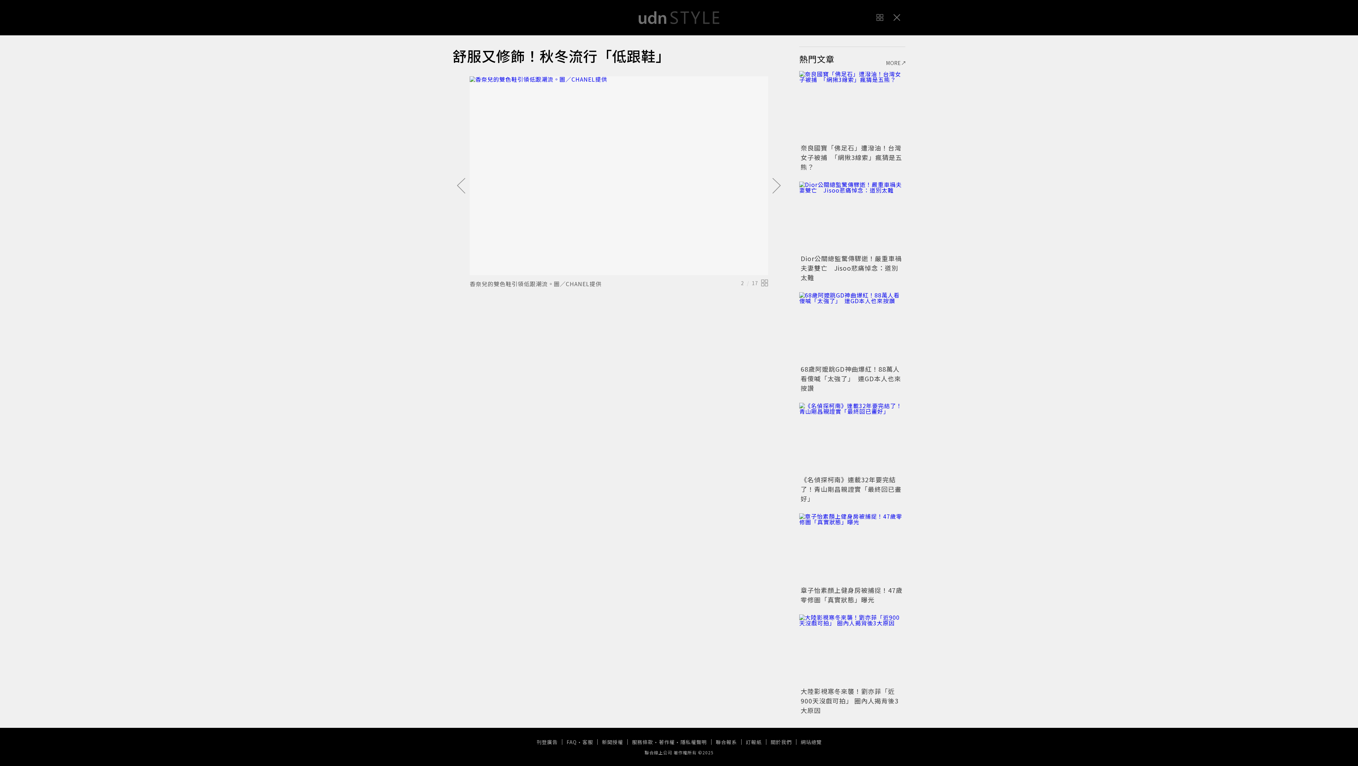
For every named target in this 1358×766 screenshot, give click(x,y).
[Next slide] (776, 186)
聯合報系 (726, 742)
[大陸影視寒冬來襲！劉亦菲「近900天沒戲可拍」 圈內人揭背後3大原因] (852, 649)
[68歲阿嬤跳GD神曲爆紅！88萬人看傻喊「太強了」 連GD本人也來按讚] (852, 327)
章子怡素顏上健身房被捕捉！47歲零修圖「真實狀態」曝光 (852, 594)
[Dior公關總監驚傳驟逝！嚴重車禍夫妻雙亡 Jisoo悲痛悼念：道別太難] (852, 217)
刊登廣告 (547, 742)
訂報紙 (754, 742)
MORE (893, 62)
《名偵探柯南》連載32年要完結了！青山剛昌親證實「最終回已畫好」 (851, 489)
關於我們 (781, 742)
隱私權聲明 (693, 742)
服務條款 (642, 742)
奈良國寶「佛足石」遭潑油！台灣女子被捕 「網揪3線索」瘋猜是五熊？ (851, 157)
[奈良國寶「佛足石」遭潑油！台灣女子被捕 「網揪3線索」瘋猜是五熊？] (852, 106)
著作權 (667, 742)
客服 (587, 742)
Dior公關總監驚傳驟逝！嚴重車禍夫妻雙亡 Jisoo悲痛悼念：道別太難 (851, 268)
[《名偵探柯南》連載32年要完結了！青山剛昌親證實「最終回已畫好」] (852, 438)
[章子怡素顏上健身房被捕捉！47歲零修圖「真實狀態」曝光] (852, 548)
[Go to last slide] (461, 186)
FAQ (572, 742)
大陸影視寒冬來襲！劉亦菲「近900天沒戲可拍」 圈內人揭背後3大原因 (850, 701)
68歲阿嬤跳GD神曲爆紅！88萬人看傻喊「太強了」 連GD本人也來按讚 (851, 378)
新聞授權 (612, 742)
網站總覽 (811, 742)
